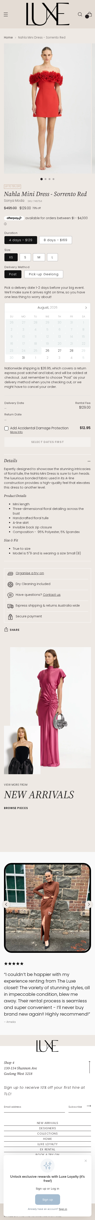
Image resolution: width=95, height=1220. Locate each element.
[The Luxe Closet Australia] (47, 14)
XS (11, 257)
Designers (47, 1128)
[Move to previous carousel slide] (6, 904)
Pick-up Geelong (44, 274)
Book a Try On (47, 1155)
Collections (47, 1133)
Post (13, 274)
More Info (16, 432)
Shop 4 (9, 1062)
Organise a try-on (30, 573)
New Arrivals (47, 1123)
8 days (55, 240)
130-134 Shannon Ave (20, 1068)
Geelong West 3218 (18, 1073)
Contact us (52, 594)
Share (14, 630)
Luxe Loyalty (48, 1144)
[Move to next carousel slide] (89, 904)
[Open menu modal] (5, 14)
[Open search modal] (79, 14)
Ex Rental (47, 1149)
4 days (20, 240)
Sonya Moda (14, 200)
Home (8, 37)
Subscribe (75, 1107)
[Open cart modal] (89, 14)
